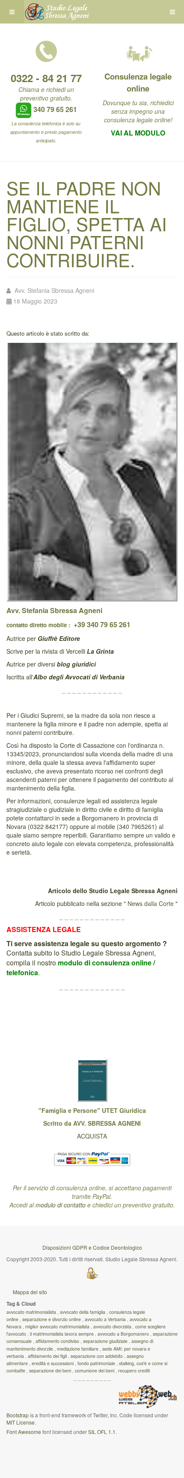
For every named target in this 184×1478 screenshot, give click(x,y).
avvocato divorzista (112, 1326)
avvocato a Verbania (105, 1319)
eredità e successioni (53, 1363)
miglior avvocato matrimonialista (57, 1326)
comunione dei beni (94, 1370)
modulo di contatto (61, 1205)
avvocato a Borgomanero (123, 1333)
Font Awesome (23, 1431)
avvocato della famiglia (82, 1312)
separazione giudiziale (105, 1341)
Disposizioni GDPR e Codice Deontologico (92, 1247)
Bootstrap (17, 1415)
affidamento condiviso (57, 1341)
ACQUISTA (92, 1136)
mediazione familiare (77, 1348)
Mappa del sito (30, 1291)
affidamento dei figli (47, 1356)
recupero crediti (134, 1370)
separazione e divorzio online (51, 1319)
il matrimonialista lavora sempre (62, 1333)
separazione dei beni (50, 1370)
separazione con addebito (97, 1356)
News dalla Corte (151, 903)
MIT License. (21, 1422)
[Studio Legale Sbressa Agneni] (58, 12)
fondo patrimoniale (96, 1363)
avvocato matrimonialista (31, 1312)
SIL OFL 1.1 (102, 1431)
